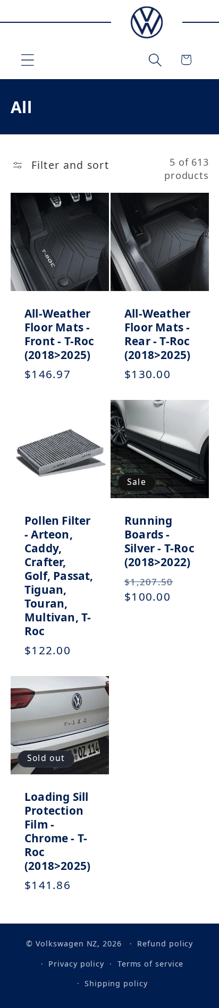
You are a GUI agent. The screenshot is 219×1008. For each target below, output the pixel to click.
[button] (27, 60)
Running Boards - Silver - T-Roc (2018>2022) (159, 541)
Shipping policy (116, 983)
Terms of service (150, 964)
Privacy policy (76, 964)
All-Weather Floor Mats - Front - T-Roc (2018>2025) (59, 334)
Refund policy (165, 943)
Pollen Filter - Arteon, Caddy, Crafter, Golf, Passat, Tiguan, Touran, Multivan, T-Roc (59, 576)
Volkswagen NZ (67, 943)
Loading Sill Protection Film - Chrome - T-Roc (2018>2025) (57, 831)
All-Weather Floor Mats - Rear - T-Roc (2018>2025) (157, 334)
